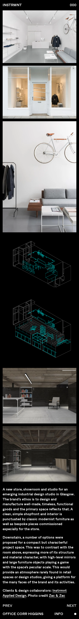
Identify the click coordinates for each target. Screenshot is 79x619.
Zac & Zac (57, 595)
